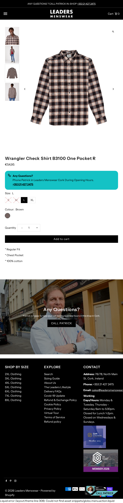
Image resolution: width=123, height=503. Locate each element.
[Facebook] (6, 481)
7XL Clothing (13, 395)
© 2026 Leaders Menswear (22, 490)
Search (48, 374)
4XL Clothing (13, 383)
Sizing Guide (52, 378)
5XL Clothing (13, 387)
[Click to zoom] (113, 31)
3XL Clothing (13, 378)
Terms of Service (54, 417)
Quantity (10, 227)
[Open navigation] (25, 13)
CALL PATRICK (61, 323)
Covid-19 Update (54, 395)
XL (32, 200)
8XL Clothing (13, 400)
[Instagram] (15, 481)
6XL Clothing (13, 391)
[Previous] (24, 89)
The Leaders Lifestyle (57, 387)
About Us (50, 383)
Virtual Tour (51, 413)
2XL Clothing (13, 374)
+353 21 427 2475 (86, 3)
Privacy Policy (52, 408)
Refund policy (52, 421)
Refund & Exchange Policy (60, 400)
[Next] (113, 89)
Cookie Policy (52, 404)
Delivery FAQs (53, 391)
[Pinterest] (10, 481)
